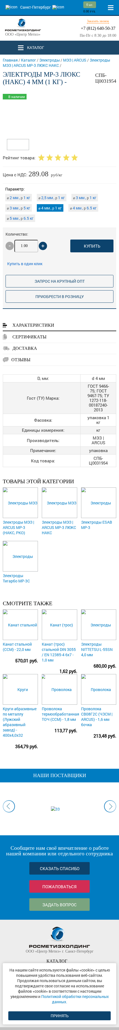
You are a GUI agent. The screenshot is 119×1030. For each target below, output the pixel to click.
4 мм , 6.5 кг (83, 208)
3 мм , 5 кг (18, 208)
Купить (92, 246)
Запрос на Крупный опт (60, 281)
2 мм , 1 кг (18, 197)
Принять (60, 1015)
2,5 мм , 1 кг (51, 197)
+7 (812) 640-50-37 (98, 28)
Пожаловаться (59, 886)
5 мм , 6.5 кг (20, 218)
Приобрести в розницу (59, 296)
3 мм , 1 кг (84, 197)
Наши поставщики (59, 775)
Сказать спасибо (59, 868)
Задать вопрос (59, 904)
